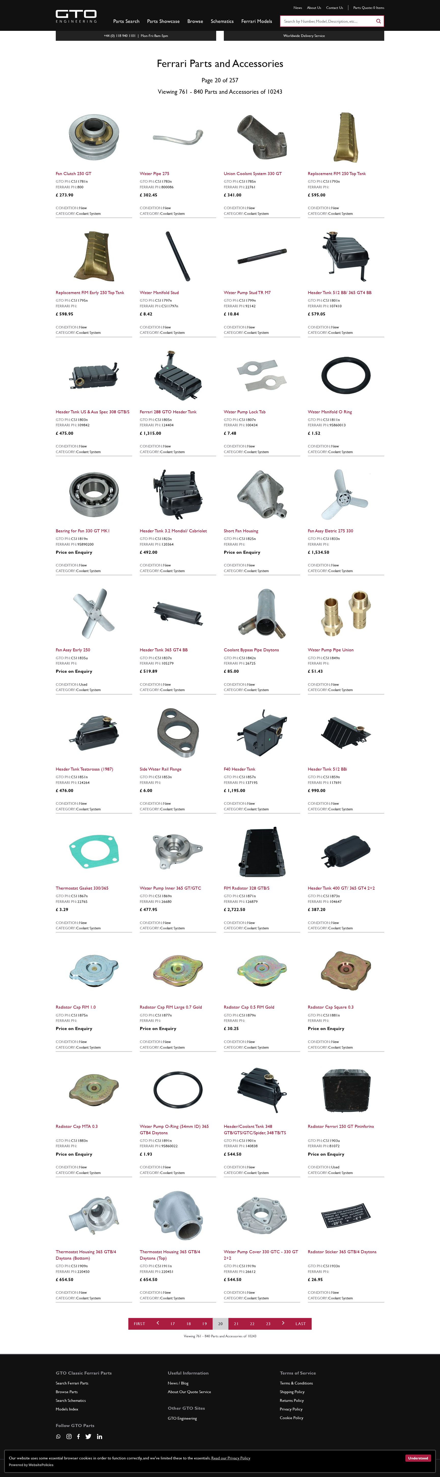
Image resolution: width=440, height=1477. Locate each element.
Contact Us (334, 8)
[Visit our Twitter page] (88, 1436)
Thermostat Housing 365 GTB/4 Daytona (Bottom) (86, 1255)
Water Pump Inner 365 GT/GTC (170, 888)
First (140, 1323)
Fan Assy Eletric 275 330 (330, 530)
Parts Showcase (163, 21)
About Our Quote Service (189, 1391)
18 (188, 1323)
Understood (418, 1458)
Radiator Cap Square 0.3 (331, 1007)
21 (236, 1323)
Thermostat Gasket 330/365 (82, 888)
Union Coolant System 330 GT (253, 173)
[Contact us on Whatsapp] (58, 1438)
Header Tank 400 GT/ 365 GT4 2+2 (341, 888)
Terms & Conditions (296, 1383)
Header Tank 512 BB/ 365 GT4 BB (340, 292)
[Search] (378, 21)
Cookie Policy (291, 1417)
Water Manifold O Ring (330, 411)
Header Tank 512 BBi (327, 769)
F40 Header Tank (239, 769)
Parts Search (126, 21)
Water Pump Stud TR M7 (247, 292)
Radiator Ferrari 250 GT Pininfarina (341, 1126)
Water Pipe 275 (154, 173)
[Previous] (158, 1324)
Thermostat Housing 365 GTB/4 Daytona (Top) (170, 1255)
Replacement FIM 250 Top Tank (337, 173)
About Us (314, 8)
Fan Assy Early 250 (73, 649)
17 (172, 1323)
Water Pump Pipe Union (331, 649)
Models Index (67, 1409)
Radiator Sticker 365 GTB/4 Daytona (342, 1251)
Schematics (222, 21)
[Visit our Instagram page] (69, 1436)
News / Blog (178, 1383)
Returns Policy (292, 1400)
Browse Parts (67, 1391)
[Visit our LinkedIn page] (99, 1436)
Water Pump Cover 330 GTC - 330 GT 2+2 (261, 1255)
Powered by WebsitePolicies (31, 1465)
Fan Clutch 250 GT (73, 173)
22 (252, 1323)
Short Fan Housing (241, 530)
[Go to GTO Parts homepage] (76, 16)
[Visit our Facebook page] (78, 1436)
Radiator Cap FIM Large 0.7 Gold (171, 1007)
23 (268, 1323)
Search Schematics (71, 1400)
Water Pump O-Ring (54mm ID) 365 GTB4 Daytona (174, 1129)
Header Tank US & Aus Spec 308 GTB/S (92, 411)
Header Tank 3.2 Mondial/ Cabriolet (173, 530)
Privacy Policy (291, 1409)
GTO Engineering (182, 1418)
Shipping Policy (292, 1391)
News (298, 8)
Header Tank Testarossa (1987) (84, 769)
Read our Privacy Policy (230, 1458)
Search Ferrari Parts (72, 1383)
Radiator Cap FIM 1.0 (76, 1007)
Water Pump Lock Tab (245, 411)
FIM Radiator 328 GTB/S (246, 888)
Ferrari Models (256, 21)
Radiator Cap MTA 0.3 (77, 1126)
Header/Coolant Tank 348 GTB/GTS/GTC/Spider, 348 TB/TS (255, 1129)
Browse (195, 21)
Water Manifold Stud (159, 292)
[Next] (283, 1324)
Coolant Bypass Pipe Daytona (251, 649)
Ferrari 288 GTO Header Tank (168, 411)
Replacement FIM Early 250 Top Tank (90, 292)
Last (301, 1323)
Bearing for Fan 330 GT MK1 (83, 530)
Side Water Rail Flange (161, 769)
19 (204, 1323)
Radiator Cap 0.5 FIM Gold (249, 1007)
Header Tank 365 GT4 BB (164, 649)
